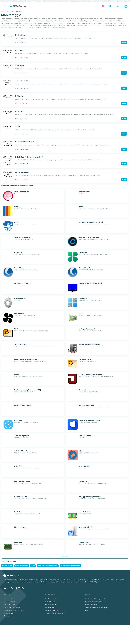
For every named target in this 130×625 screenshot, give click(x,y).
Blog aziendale (8, 613)
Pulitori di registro (7, 565)
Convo (117, 1)
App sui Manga (75, 1)
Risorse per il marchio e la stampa (14, 610)
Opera (7, 1)
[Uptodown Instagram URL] (15, 588)
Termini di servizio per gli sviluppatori (96, 608)
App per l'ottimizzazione (21, 565)
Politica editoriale (9, 604)
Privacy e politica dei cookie (94, 602)
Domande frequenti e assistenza (54, 613)
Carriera (6, 616)
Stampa (33, 565)
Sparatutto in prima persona (106, 1)
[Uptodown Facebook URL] (22, 588)
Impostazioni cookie (91, 604)
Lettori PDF (26, 1)
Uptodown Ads (49, 607)
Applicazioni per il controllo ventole (48, 565)
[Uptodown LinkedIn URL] (19, 588)
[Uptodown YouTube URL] (5, 588)
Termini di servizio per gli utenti (95, 599)
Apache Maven (42, 1)
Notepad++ (34, 1)
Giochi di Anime (52, 1)
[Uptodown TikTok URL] (9, 588)
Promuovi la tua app (51, 604)
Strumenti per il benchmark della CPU (70, 565)
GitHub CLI (93, 1)
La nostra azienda (9, 602)
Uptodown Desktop (16, 1)
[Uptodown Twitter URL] (12, 588)
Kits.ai (68, 1)
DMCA (87, 610)
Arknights (61, 1)
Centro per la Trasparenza (12, 607)
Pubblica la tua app (50, 602)
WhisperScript (85, 1)
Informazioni (8, 599)
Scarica (124, 42)
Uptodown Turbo (52, 610)
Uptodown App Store (51, 599)
